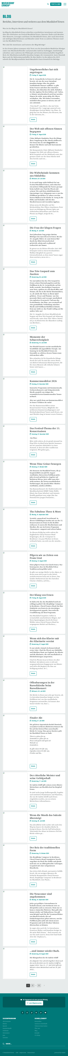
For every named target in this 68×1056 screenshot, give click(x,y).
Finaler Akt (36, 718)
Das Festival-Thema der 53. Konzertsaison (45, 430)
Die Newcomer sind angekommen (41, 895)
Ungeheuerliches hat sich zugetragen (44, 71)
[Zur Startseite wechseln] (8, 4)
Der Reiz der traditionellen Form (45, 849)
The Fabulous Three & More (45, 511)
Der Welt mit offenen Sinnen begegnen (46, 130)
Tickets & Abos (55, 4)
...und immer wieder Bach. (45, 951)
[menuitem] (17, 1053)
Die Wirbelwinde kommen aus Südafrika (44, 174)
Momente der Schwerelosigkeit (39, 338)
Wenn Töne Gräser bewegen (45, 464)
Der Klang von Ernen (41, 595)
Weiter (44, 985)
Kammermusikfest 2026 (43, 381)
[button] (28, 985)
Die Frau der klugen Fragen (45, 228)
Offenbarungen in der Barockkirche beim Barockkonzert (42, 685)
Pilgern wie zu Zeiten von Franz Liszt (44, 557)
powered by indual (59, 1053)
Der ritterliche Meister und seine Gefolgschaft (45, 777)
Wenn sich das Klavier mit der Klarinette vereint (44, 640)
